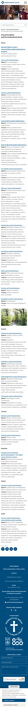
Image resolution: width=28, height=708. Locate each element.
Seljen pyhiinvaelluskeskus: (10, 271)
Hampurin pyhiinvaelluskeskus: (11, 485)
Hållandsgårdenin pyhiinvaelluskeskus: (13, 377)
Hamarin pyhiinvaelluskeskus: (11, 93)
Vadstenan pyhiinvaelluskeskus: (11, 333)
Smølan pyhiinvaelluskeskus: (10, 288)
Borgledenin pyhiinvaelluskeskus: (12, 299)
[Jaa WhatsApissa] (15, 549)
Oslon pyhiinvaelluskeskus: (10, 60)
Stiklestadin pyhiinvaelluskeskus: (12, 225)
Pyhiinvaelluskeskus (8, 25)
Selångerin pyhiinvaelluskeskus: (11, 361)
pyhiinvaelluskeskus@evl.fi (15, 602)
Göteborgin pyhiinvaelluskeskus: (11, 396)
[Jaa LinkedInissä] (11, 549)
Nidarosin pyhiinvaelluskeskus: (11, 188)
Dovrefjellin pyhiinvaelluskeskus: (11, 169)
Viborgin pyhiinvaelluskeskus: (10, 435)
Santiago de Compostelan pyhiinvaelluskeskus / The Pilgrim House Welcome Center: (12, 455)
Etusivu (3, 29)
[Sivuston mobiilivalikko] (25, 3)
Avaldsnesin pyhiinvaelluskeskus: (12, 251)
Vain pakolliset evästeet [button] (11, 705)
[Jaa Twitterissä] (7, 549)
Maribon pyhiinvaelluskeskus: (10, 416)
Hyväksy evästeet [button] (9, 700)
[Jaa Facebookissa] (3, 549)
